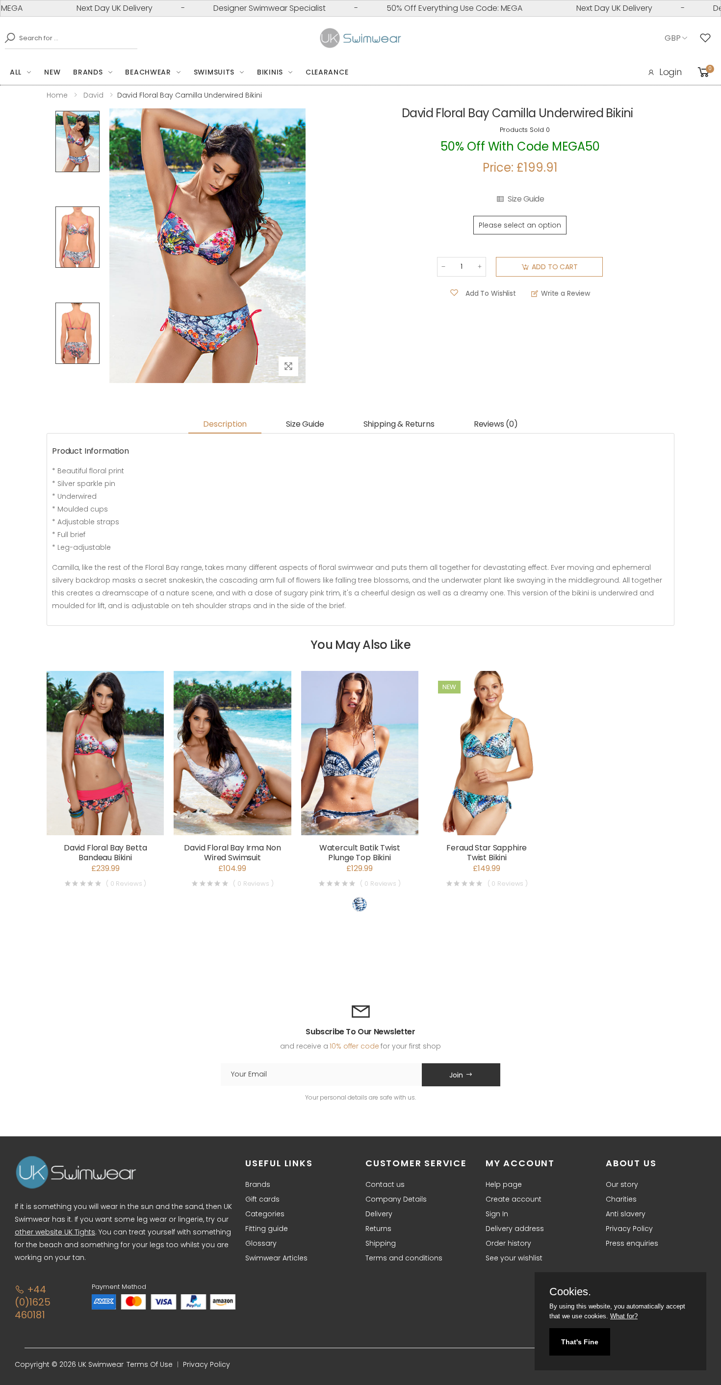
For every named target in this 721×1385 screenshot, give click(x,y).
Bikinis (270, 72)
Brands (88, 72)
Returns (378, 1228)
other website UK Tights (55, 1232)
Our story (622, 1184)
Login (670, 72)
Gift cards (262, 1199)
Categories (264, 1214)
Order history (508, 1243)
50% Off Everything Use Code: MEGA (424, 8)
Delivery (378, 1214)
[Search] (7, 37)
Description (225, 424)
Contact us (385, 1184)
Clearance (327, 72)
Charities (621, 1199)
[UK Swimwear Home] (361, 38)
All (16, 72)
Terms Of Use (150, 1364)
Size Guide (526, 199)
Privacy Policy (629, 1228)
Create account (513, 1199)
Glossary (261, 1243)
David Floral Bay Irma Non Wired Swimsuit (232, 852)
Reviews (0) (496, 424)
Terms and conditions (403, 1258)
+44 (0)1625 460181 (33, 1302)
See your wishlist (514, 1258)
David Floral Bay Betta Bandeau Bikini (105, 852)
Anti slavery (625, 1214)
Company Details (396, 1199)
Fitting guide (266, 1228)
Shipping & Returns (399, 424)
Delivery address (515, 1228)
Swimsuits (214, 72)
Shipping (380, 1243)
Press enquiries (632, 1243)
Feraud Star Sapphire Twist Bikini (486, 852)
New (52, 72)
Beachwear (148, 72)
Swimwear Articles (276, 1258)
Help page (504, 1184)
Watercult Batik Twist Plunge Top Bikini (359, 852)
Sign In (497, 1214)
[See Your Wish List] (707, 38)
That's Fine (579, 1342)
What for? (624, 1316)
